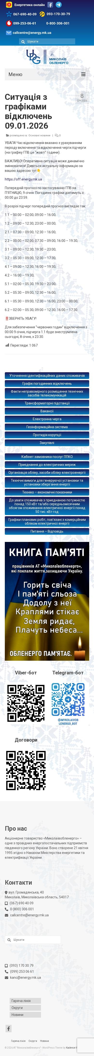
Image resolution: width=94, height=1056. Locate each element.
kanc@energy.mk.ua (25, 977)
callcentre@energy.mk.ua (29, 915)
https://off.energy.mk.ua (23, 179)
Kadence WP (73, 1047)
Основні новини (39, 135)
